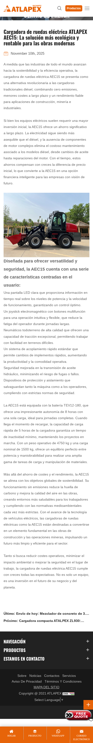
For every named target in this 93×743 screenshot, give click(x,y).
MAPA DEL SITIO (46, 687)
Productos (74, 8)
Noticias (35, 676)
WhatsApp (58, 735)
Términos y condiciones (63, 681)
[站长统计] (68, 693)
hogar (11, 735)
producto (34, 735)
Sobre (21, 676)
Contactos (51, 676)
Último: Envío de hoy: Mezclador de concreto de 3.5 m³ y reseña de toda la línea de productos (46, 614)
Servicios (69, 676)
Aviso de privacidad (27, 681)
